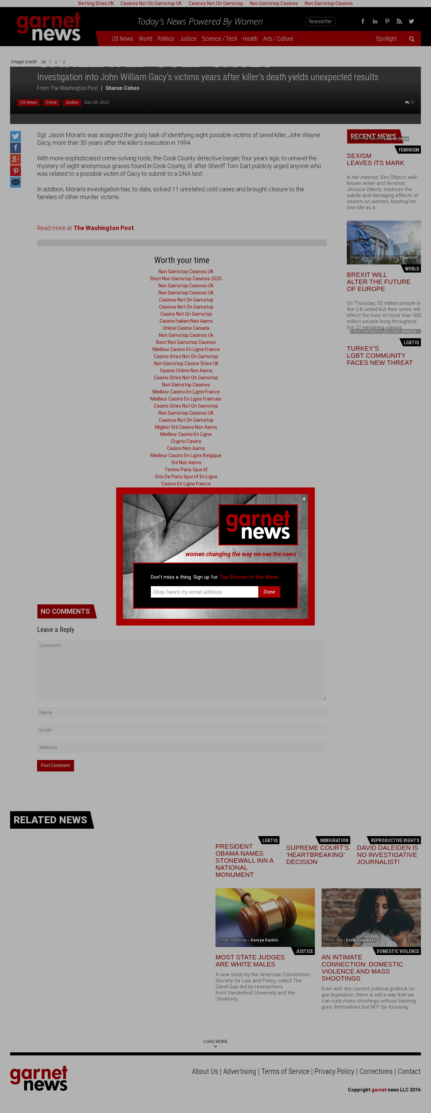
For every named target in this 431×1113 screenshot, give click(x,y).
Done (269, 592)
